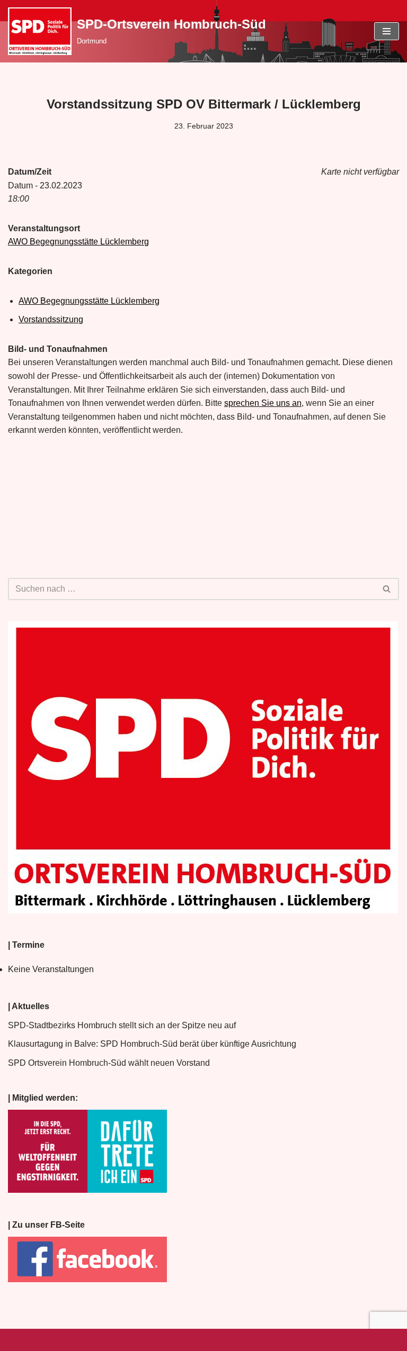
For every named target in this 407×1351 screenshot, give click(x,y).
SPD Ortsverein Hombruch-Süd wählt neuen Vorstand (109, 1062)
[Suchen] (387, 589)
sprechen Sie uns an (263, 402)
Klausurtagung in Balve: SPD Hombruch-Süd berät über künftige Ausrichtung (152, 1043)
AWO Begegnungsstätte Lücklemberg (78, 241)
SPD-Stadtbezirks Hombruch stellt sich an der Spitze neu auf (122, 1025)
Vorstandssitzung (51, 319)
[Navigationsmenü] (386, 31)
